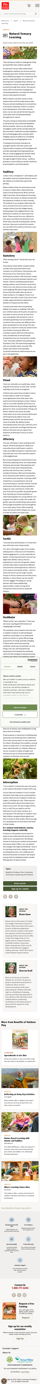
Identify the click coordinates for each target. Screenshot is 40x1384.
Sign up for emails (20, 889)
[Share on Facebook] (11, 898)
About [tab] (32, 666)
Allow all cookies (20, 707)
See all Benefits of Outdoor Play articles (15, 1208)
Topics (15, 21)
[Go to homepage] (5, 9)
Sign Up (20, 1338)
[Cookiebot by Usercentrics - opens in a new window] (28, 660)
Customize (19, 715)
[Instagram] (24, 1296)
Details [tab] (20, 666)
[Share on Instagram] (6, 898)
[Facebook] (19, 1296)
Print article (20, 883)
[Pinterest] (14, 1296)
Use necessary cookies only (20, 722)
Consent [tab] (7, 666)
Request (26, 1317)
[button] (4, 1381)
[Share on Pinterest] (16, 898)
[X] (27, 1296)
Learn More (25, 1372)
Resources (5, 21)
